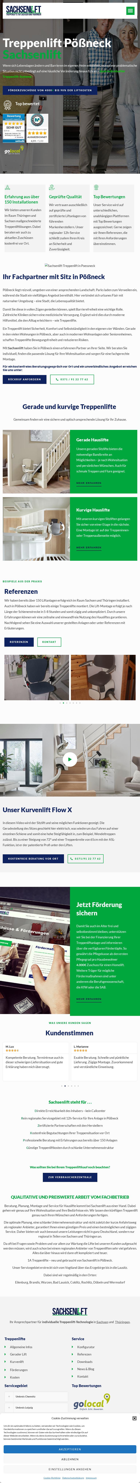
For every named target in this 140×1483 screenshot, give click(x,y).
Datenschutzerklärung (73, 1477)
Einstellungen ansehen (70, 1469)
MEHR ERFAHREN (89, 483)
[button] (134, 1418)
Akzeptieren (70, 1449)
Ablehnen (70, 1459)
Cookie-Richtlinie (52, 1477)
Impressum (91, 1477)
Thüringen (122, 1322)
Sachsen (102, 1322)
